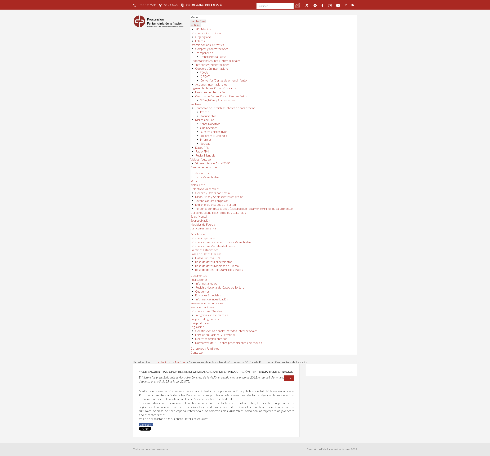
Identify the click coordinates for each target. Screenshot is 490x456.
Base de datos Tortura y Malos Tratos (219, 269)
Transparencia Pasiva (213, 56)
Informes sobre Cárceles (206, 311)
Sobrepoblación (200, 220)
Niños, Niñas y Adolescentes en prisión (219, 196)
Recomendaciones (202, 307)
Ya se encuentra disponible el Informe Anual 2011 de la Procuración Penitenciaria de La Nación (216, 371)
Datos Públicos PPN (207, 258)
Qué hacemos (208, 128)
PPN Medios (203, 29)
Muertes (196, 181)
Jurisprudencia (199, 323)
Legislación (197, 327)
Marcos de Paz (204, 120)
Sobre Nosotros (210, 124)
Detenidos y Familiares (204, 348)
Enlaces (200, 41)
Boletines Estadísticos (204, 250)
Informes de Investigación (211, 299)
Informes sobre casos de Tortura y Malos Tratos (220, 242)
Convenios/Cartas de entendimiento (223, 80)
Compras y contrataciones (211, 49)
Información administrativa (207, 44)
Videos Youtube (200, 159)
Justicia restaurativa (203, 228)
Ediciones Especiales (208, 295)
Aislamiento (197, 185)
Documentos (208, 116)
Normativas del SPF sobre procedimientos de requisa (228, 342)
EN (352, 5)
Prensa (204, 112)
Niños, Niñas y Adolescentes (217, 100)
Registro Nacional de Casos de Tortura (219, 287)
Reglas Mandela (205, 155)
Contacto (196, 352)
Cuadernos (202, 291)
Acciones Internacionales (211, 84)
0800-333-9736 (147, 5)
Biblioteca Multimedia (213, 135)
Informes (206, 139)
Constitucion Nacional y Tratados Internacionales (226, 331)
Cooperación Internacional (212, 68)
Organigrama (203, 37)
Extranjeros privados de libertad (215, 204)
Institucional (198, 21)
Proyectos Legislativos (204, 319)
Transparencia (204, 53)
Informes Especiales (203, 238)
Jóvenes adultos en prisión (212, 200)
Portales (195, 104)
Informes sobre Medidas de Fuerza (212, 246)
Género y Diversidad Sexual (212, 193)
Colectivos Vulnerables (205, 189)
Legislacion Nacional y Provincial (215, 334)
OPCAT (205, 76)
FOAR (204, 72)
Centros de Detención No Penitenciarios (221, 96)
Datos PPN (202, 147)
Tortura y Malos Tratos (204, 177)
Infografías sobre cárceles (211, 315)
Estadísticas (198, 234)
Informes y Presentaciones (212, 64)
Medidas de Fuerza (202, 224)
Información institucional (205, 33)
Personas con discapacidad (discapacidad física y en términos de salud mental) (244, 208)
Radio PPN (202, 151)
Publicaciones (198, 279)
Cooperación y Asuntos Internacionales (215, 60)
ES (346, 5)
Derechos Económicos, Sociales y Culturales (218, 212)
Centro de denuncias (203, 167)
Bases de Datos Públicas (205, 254)
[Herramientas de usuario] (289, 378)
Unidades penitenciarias (210, 92)
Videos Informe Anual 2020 (212, 163)
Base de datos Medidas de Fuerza (217, 266)
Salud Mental (198, 216)
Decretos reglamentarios (211, 338)
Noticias (195, 25)
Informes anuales (206, 283)
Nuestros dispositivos (213, 131)
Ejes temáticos (199, 173)
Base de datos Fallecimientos (213, 261)
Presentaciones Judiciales (206, 303)
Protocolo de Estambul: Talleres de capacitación (225, 108)
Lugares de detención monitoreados (213, 88)
